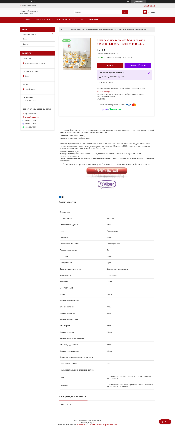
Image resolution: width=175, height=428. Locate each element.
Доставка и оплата (66, 19)
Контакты (93, 19)
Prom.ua (98, 420)
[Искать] (125, 12)
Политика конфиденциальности (106, 425)
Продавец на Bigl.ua (87, 422)
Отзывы (26, 44)
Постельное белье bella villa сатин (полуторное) (86, 29)
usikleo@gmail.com (32, 117)
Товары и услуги (42, 19)
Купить (110, 65)
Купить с (134, 65)
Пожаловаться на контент (86, 425)
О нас (81, 19)
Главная (26, 19)
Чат (166, 422)
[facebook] (60, 197)
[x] (62, 197)
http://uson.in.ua (30, 113)
